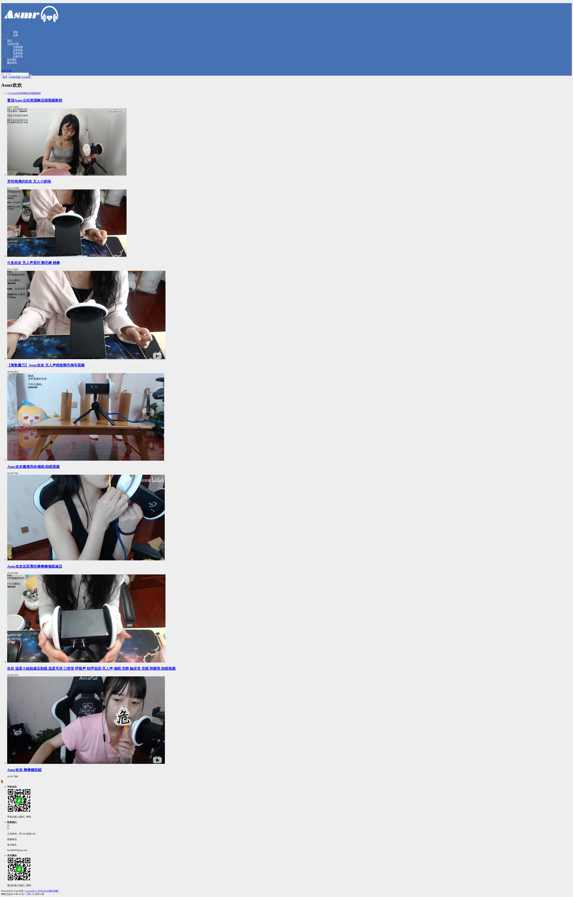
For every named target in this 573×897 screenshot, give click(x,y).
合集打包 (18, 56)
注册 (15, 35)
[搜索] (30, 74)
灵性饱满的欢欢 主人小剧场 (29, 181)
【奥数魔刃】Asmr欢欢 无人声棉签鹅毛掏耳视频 (46, 365)
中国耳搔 (18, 47)
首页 (9, 40)
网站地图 (53, 891)
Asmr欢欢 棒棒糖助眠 (24, 770)
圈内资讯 (12, 62)
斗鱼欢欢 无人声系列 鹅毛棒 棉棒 (33, 263)
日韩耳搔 (18, 50)
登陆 (15, 32)
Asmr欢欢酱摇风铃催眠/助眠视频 (33, 467)
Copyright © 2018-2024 (36, 891)
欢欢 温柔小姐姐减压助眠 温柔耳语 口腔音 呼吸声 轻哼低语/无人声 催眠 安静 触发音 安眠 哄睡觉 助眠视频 (91, 668)
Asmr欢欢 (26, 77)
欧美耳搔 (18, 53)
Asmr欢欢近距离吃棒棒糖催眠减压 (34, 566)
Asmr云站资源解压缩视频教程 (34, 100)
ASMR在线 (14, 77)
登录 (3, 71)
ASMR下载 (13, 44)
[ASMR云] (31, 24)
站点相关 (12, 59)
